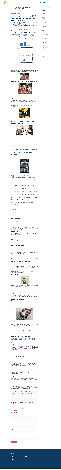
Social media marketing (45, 34)
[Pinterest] (15, 13)
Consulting (25, 456)
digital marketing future (15, 393)
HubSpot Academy (13, 209)
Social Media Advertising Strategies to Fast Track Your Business (45, 45)
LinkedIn (43, 25)
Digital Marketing (14, 5)
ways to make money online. (25, 72)
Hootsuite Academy (14, 214)
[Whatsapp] (17, 13)
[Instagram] (18, 13)
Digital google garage (44, 17)
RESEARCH (12, 456)
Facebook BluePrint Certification (15, 212)
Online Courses (44, 30)
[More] (19, 13)
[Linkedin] (14, 13)
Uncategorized (44, 35)
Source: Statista (18, 48)
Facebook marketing (44, 22)
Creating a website (44, 14)
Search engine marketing (45, 31)
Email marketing (44, 21)
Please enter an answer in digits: (15, 435)
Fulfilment (25, 457)
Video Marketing (44, 38)
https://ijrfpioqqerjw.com (20, 408)
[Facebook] (11, 13)
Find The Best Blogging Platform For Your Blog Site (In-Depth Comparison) (45, 53)
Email (12, 425)
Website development (44, 39)
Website (12, 429)
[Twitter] (13, 13)
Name (12, 422)
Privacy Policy (26, 460)
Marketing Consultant (44, 26)
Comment (12, 415)
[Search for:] (46, 7)
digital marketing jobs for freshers (32, 393)
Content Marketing (44, 13)
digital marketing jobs (23, 393)
